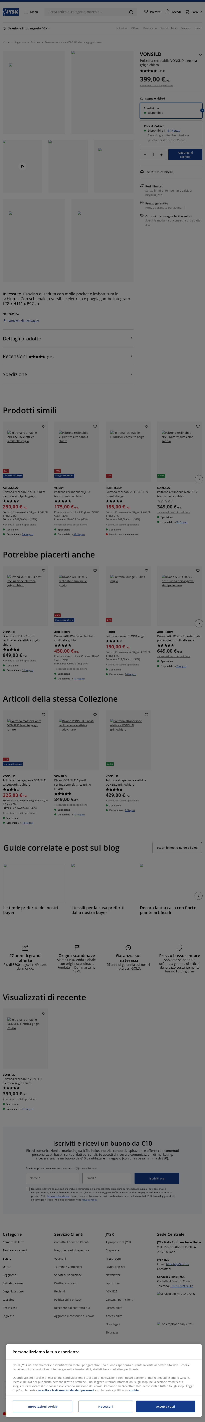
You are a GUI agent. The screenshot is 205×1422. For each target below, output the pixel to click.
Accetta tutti (165, 1406)
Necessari (105, 1406)
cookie (134, 1390)
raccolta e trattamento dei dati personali (66, 1390)
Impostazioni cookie (42, 1406)
